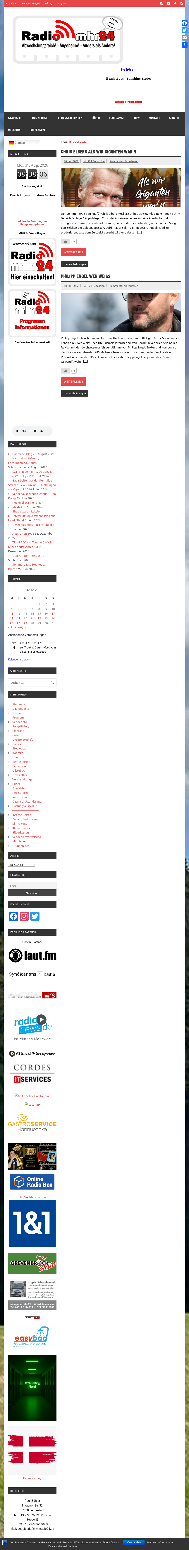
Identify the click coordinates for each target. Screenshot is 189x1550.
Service (174, 118)
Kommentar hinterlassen (123, 161)
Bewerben (19, 766)
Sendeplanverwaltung (26, 836)
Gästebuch (19, 770)
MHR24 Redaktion (94, 161)
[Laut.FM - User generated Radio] (32, 962)
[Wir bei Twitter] (175, 3)
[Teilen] (184, 45)
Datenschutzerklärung (26, 801)
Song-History (20, 726)
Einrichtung (19, 823)
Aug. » (22, 627)
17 (53, 613)
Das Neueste (40, 118)
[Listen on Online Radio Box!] (32, 1188)
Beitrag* (49, 3)
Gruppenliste (20, 845)
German (19, 142)
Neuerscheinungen (75, 264)
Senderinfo (19, 721)
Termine (17, 713)
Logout (62, 3)
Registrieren (20, 792)
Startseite (15, 118)
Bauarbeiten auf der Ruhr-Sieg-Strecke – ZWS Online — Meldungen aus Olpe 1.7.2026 (32, 484)
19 (18, 618)
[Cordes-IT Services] (32, 1084)
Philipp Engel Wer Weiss (85, 276)
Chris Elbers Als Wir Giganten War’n (98, 152)
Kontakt (154, 118)
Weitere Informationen (160, 1542)
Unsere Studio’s (22, 739)
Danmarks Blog (22, 454)
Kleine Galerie (21, 828)
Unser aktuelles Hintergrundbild (33, 524)
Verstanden (134, 1542)
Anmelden (11, 3)
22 (39, 618)
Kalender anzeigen (19, 659)
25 (11, 623)
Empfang (18, 730)
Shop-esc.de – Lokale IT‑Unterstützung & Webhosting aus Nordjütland (31, 515)
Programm (116, 118)
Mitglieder (19, 841)
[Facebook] (184, 23)
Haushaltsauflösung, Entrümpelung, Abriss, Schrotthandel (23, 462)
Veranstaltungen (31, 3)
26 (18, 623)
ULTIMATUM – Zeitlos (26, 555)
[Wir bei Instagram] (181, 3)
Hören (96, 118)
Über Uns (14, 130)
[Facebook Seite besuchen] (162, 3)
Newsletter (19, 775)
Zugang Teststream (25, 819)
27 (25, 623)
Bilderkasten (20, 832)
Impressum (37, 130)
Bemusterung (21, 761)
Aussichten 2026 (23, 533)
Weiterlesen (73, 252)
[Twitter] (184, 30)
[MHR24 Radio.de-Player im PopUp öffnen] (32, 285)
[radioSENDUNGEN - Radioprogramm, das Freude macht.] (32, 995)
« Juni (12, 627)
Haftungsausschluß (24, 806)
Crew (136, 118)
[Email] (184, 37)
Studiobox (19, 748)
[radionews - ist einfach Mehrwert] (32, 1044)
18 (11, 618)
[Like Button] (65, 241)
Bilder (16, 783)
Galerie (17, 744)
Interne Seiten (21, 814)
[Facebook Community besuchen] (168, 3)
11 (11, 613)
